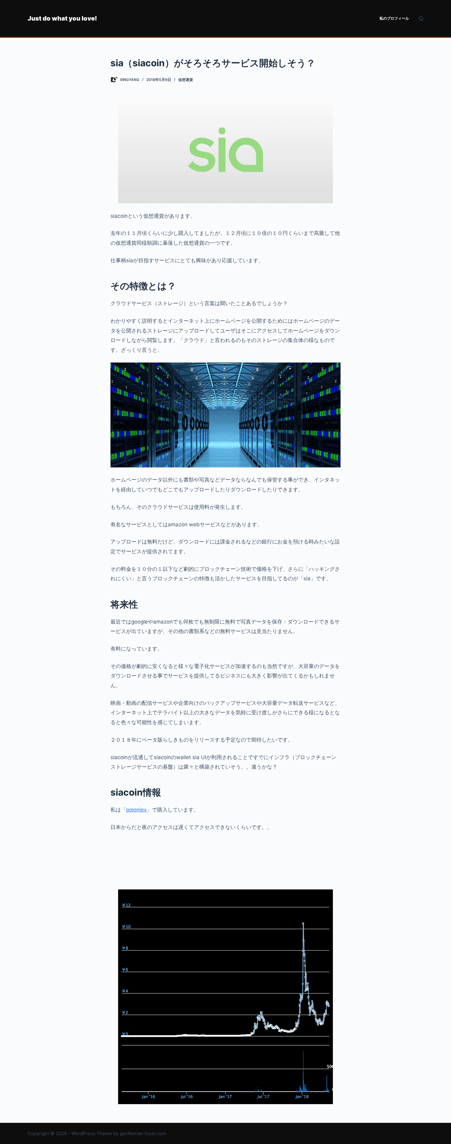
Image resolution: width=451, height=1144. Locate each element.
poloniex (136, 810)
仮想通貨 (185, 79)
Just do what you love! (62, 18)
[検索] (421, 18)
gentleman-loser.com (143, 1133)
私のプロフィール (394, 18)
